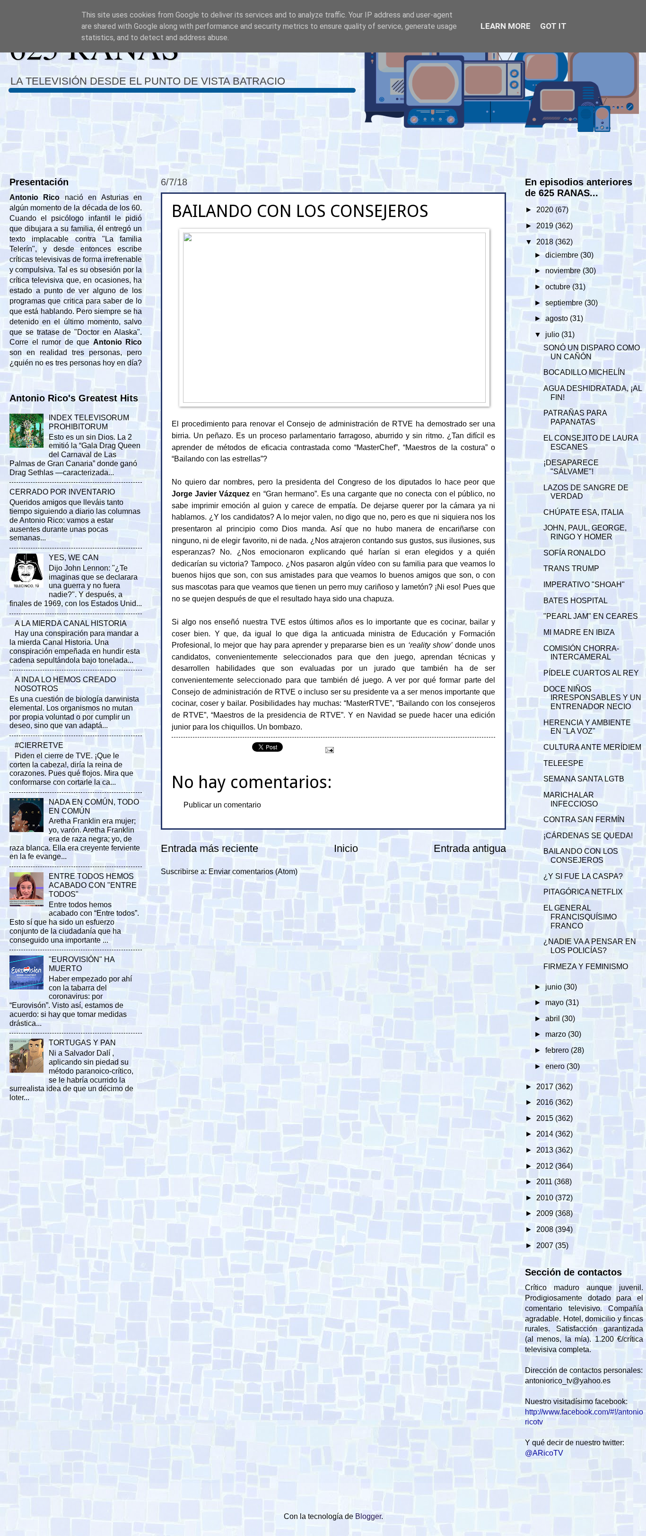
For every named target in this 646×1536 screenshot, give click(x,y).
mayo (555, 1002)
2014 (545, 1134)
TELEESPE (563, 763)
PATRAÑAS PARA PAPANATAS (575, 417)
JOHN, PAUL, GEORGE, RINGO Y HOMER (585, 532)
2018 (545, 242)
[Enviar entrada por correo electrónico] (329, 749)
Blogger (368, 1516)
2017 (545, 1087)
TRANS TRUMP (571, 568)
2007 (545, 1245)
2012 (545, 1166)
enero (556, 1066)
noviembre (564, 271)
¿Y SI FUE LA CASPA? (583, 876)
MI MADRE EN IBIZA (579, 632)
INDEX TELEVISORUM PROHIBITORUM (89, 422)
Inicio (346, 848)
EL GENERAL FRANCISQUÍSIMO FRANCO (580, 917)
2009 (545, 1213)
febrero (558, 1050)
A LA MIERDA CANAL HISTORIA (71, 623)
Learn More (505, 26)
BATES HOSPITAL (575, 601)
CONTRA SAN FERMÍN (584, 820)
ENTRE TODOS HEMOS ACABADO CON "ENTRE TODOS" (93, 885)
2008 (545, 1229)
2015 (545, 1118)
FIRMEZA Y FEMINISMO (585, 967)
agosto (557, 318)
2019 (545, 226)
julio (553, 334)
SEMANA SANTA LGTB (583, 779)
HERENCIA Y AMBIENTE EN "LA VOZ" (587, 727)
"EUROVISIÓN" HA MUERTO (81, 963)
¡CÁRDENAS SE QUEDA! (588, 836)
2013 (545, 1150)
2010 (545, 1198)
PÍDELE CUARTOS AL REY (591, 673)
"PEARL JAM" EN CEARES (590, 616)
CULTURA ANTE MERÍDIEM (592, 747)
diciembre (562, 255)
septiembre (565, 303)
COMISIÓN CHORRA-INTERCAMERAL (581, 652)
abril (553, 1019)
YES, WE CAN (74, 558)
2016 (545, 1102)
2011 (545, 1182)
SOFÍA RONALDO (574, 553)
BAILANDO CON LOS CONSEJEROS (580, 855)
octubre (558, 287)
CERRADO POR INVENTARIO (62, 492)
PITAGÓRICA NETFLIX (583, 892)
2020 (545, 210)
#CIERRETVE (39, 745)
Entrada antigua (470, 848)
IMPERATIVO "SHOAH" (584, 585)
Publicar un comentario (222, 805)
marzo (556, 1034)
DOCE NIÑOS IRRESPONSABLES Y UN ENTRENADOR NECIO (592, 698)
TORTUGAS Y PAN (82, 1043)
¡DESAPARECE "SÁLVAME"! (571, 467)
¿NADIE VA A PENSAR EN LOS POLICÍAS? (589, 946)
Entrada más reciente (209, 848)
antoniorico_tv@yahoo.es (568, 1381)
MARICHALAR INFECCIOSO (570, 799)
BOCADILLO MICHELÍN (584, 372)
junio (554, 987)
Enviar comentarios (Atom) (253, 872)
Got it (553, 26)
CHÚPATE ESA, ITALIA (583, 512)
